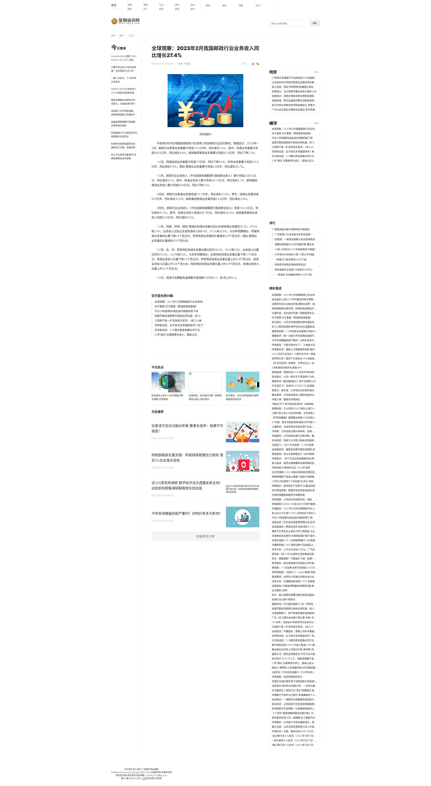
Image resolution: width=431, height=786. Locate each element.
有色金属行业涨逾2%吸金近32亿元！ (294, 269)
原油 (161, 9)
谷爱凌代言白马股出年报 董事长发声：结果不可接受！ (300, 303)
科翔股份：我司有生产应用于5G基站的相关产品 (297, 485)
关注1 (258, 5)
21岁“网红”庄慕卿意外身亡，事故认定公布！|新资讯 (299, 160)
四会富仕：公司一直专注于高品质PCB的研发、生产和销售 (302, 376)
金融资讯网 (166, 772)
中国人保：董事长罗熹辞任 (286, 399)
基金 (177, 9)
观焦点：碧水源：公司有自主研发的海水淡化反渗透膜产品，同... (306, 390)
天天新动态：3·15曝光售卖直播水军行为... (178, 330)
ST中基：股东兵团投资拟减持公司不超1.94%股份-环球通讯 (303, 422)
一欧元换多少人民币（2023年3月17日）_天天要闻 (298, 740)
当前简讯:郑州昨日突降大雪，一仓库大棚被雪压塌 (298, 685)
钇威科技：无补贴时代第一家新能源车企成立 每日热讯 (300, 313)
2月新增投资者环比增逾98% (287, 367)
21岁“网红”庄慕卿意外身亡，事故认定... (177, 334)
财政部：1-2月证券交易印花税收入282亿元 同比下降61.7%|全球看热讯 (309, 567)
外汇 (145, 9)
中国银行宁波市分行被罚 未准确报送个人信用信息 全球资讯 (303, 694)
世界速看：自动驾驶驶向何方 (287, 676)
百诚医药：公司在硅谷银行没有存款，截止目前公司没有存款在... (306, 435)
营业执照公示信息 (153, 778)
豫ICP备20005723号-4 (131, 778)
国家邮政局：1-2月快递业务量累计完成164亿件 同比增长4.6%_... (306, 331)
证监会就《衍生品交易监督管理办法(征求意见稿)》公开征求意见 (305, 522)
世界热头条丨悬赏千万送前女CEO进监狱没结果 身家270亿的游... (306, 358)
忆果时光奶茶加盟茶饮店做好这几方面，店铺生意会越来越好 (123, 147)
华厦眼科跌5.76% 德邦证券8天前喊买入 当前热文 (298, 544)
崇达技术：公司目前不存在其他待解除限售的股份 (298, 703)
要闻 (145, 4)
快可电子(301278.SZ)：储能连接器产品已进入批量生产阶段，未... (307, 658)
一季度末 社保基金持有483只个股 (294, 274)
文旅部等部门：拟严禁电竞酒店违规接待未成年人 (298, 613)
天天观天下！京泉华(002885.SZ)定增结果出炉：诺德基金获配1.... (306, 385)
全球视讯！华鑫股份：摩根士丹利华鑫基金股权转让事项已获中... (306, 631)
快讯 (177, 4)
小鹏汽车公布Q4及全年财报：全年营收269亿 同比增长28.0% (304, 413)
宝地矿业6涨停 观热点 (283, 599)
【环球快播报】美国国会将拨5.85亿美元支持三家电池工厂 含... (305, 417)
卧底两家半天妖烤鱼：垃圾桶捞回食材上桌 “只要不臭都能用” (303, 708)
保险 (224, 5)
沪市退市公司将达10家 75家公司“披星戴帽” (297, 254)
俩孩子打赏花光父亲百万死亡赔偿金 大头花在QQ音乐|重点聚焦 (305, 531)
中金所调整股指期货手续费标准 (288, 494)
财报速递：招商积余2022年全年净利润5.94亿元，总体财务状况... (306, 372)
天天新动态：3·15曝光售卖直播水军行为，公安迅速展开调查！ (305, 156)
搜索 (315, 23)
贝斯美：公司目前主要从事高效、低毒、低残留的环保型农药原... (306, 431)
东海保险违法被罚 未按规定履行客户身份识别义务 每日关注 (303, 535)
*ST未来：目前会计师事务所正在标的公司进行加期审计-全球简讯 (306, 622)
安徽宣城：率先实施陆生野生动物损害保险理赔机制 (299, 100)
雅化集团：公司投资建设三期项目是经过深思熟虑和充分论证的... (306, 394)
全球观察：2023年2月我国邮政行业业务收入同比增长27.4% (303, 128)
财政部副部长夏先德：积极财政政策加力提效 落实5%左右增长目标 (307, 308)
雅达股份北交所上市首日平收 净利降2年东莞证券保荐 (300, 649)
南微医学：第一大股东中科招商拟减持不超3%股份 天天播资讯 (304, 335)
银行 (193, 9)
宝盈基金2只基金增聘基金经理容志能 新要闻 (295, 585)
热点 (193, 4)
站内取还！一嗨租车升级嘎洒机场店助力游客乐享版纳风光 (302, 699)
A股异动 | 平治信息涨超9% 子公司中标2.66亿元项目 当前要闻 (304, 672)
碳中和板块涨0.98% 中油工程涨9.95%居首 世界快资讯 (300, 644)
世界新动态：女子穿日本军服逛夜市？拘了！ (180, 325)
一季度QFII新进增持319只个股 (290, 259)
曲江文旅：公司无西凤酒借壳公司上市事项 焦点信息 (299, 726)
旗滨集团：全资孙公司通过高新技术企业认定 (295, 576)
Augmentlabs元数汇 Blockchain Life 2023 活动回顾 (124, 60)
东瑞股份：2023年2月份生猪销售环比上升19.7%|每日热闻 (303, 508)
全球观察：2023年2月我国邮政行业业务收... (180, 301)
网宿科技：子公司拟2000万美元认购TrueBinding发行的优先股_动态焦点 (310, 408)
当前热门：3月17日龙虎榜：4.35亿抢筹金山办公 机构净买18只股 (306, 444)
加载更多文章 (205, 536)
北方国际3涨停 (279, 590)
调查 (241, 5)
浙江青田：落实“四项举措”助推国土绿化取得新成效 (298, 86)
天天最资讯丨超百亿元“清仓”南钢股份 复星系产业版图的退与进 (305, 690)
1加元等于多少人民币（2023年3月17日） (294, 735)
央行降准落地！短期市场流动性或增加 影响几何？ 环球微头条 (304, 490)
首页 (114, 7)
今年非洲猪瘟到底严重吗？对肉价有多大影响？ (296, 340)
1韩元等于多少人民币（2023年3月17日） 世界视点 (299, 744)
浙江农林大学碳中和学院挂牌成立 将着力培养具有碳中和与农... (305, 105)
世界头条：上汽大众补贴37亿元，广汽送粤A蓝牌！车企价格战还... (307, 549)
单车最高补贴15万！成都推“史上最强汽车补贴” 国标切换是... (303, 717)
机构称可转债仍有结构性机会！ (291, 264)
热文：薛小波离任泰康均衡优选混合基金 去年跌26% (299, 594)
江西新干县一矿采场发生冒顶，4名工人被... (179, 320)
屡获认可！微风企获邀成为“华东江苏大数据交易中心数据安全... (305, 653)
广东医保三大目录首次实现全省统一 (293, 234)
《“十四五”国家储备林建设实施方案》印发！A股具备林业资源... (305, 713)
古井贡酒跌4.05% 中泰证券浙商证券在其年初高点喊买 (300, 472)
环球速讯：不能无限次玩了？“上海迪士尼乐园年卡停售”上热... (304, 344)
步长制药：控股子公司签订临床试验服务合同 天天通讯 (300, 440)
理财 (208, 5)
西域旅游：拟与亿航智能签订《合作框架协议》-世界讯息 (302, 453)
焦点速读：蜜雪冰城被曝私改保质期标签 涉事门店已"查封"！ (303, 463)
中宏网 (187, 63)
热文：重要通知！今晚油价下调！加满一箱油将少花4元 (301, 558)
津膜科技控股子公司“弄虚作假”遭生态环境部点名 (300, 244)
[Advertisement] (335, 55)
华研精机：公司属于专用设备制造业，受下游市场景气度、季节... (306, 722)
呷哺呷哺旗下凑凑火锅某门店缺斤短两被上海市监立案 (300, 476)
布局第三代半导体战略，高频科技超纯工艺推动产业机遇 (123, 114)
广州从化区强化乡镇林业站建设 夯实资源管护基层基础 (300, 109)
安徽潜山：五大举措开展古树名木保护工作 (294, 91)
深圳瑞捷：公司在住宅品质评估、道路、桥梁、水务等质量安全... (306, 499)
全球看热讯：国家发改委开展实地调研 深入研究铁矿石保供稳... (305, 449)
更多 (316, 72)
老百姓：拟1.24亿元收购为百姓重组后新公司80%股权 (300, 553)
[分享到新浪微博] (253, 64)
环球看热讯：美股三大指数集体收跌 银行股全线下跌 (299, 349)
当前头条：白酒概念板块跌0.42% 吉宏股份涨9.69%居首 (301, 581)
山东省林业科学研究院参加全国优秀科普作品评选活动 (300, 82)
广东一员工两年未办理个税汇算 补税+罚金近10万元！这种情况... (306, 617)
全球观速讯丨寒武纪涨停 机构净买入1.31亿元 (295, 526)
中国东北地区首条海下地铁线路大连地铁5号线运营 (298, 681)
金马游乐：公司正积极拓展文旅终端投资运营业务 (298, 322)
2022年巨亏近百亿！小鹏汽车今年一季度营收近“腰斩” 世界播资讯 (306, 353)
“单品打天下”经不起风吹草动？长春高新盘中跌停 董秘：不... (303, 403)
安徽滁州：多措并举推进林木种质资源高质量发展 (298, 95)
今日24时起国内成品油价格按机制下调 (176, 311)
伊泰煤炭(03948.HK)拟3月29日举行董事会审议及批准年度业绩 (305, 503)
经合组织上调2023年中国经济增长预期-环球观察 (298, 299)
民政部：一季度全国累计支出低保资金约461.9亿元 (301, 239)
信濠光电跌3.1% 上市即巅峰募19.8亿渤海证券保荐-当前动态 (303, 540)
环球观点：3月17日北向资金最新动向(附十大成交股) (299, 458)
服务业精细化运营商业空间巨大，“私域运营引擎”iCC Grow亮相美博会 (124, 104)
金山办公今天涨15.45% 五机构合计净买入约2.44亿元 (300, 513)
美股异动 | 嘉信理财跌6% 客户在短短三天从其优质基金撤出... (304, 381)
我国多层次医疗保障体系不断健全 (292, 229)
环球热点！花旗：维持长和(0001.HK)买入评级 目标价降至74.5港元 (307, 731)
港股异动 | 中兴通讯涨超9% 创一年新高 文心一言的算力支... (303, 603)
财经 (130, 4)
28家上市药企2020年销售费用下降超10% (297, 249)
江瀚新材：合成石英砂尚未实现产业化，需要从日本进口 (301, 426)
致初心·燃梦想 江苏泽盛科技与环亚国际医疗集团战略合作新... (304, 667)
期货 (130, 9)
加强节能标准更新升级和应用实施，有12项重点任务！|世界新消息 (306, 142)
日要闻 (118, 48)
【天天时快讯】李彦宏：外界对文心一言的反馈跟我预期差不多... (306, 363)
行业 (161, 4)
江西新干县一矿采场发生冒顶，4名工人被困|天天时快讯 (301, 146)
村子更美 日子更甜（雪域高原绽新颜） (176, 306)
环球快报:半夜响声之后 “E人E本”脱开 (291, 467)
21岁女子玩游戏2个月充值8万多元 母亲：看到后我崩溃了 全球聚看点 (308, 481)
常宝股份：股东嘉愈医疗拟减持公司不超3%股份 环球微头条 (303, 563)
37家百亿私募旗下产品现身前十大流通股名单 (295, 77)
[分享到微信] (257, 64)
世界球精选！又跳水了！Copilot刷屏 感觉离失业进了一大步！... (305, 572)
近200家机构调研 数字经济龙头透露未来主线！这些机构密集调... (306, 326)
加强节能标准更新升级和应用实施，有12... (178, 315)
